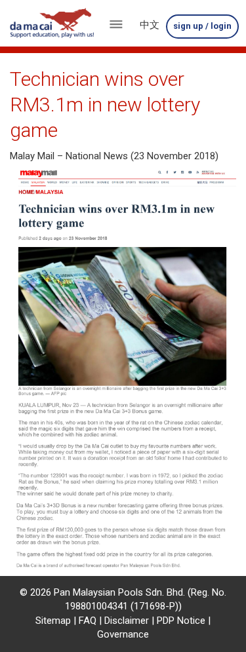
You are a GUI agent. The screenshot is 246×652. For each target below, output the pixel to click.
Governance (123, 634)
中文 (149, 25)
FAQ (87, 620)
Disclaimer (126, 620)
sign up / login (202, 26)
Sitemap (53, 620)
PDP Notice (181, 620)
